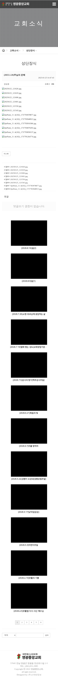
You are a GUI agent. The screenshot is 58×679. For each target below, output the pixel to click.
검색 (46, 635)
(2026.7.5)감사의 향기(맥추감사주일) (29, 380)
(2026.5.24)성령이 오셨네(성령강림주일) (28, 479)
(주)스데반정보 (34, 675)
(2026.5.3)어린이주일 (28, 545)
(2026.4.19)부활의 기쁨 (28, 578)
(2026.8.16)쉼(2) (28, 248)
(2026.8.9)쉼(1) (28, 281)
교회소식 (14, 50)
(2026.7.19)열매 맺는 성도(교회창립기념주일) (28, 347)
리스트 (6, 154)
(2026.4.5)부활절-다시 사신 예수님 (29, 611)
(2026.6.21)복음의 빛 (28, 413)
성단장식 (30, 50)
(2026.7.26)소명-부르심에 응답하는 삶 (28, 314)
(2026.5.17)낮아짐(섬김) (28, 512)
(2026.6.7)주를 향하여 (28, 446)
